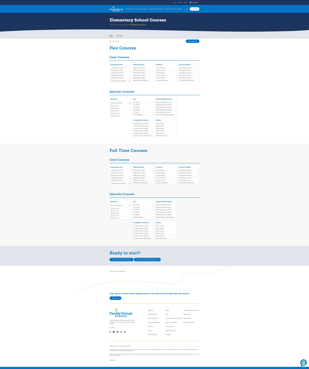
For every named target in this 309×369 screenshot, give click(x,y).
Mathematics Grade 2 (139, 70)
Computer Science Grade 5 (140, 133)
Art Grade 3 (136, 107)
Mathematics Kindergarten (140, 80)
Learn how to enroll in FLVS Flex (121, 259)
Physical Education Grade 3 (163, 107)
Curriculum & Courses (123, 24)
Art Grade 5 (136, 112)
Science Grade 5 (160, 77)
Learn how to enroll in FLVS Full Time (146, 259)
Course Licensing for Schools (174, 318)
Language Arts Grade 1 (117, 68)
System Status (169, 326)
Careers (185, 2)
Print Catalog (191, 41)
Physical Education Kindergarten (165, 114)
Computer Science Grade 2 (140, 126)
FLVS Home (113, 24)
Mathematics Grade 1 (139, 68)
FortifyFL (168, 334)
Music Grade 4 (160, 130)
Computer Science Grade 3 (140, 128)
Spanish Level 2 (115, 108)
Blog (167, 314)
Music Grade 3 (160, 128)
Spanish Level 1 (115, 106)
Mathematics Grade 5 (139, 77)
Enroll (193, 9)
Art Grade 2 (136, 104)
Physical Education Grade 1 (163, 102)
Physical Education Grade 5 (163, 112)
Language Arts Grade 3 (117, 73)
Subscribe (114, 298)
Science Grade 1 (160, 68)
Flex (111, 36)
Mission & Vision (152, 314)
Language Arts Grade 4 (117, 75)
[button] (175, 2)
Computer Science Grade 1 (140, 123)
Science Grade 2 (160, 70)
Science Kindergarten (162, 80)
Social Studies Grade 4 (185, 75)
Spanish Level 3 (115, 111)
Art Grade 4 (136, 109)
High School (186, 314)
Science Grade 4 (160, 75)
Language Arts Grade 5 (117, 77)
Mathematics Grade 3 (139, 73)
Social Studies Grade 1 (185, 68)
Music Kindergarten (161, 135)
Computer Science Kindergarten (142, 135)
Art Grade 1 (136, 102)
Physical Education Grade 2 (163, 104)
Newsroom (151, 326)
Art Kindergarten (138, 114)
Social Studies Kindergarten (186, 80)
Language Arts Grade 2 (117, 70)
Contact (180, 2)
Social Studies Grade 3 (185, 73)
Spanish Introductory (116, 103)
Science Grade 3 (160, 73)
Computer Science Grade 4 (140, 130)
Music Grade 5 (160, 133)
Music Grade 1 (160, 123)
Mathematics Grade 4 (139, 75)
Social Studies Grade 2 (185, 70)
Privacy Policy (113, 360)
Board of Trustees (153, 318)
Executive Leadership (154, 322)
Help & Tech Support (171, 322)
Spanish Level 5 (115, 115)
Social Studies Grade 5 (185, 77)
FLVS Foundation (152, 334)
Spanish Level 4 (115, 113)
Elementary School (188, 322)
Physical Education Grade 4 (163, 109)
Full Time (119, 36)
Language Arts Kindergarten (118, 81)
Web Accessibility (170, 330)
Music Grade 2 (160, 126)
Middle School (187, 318)
